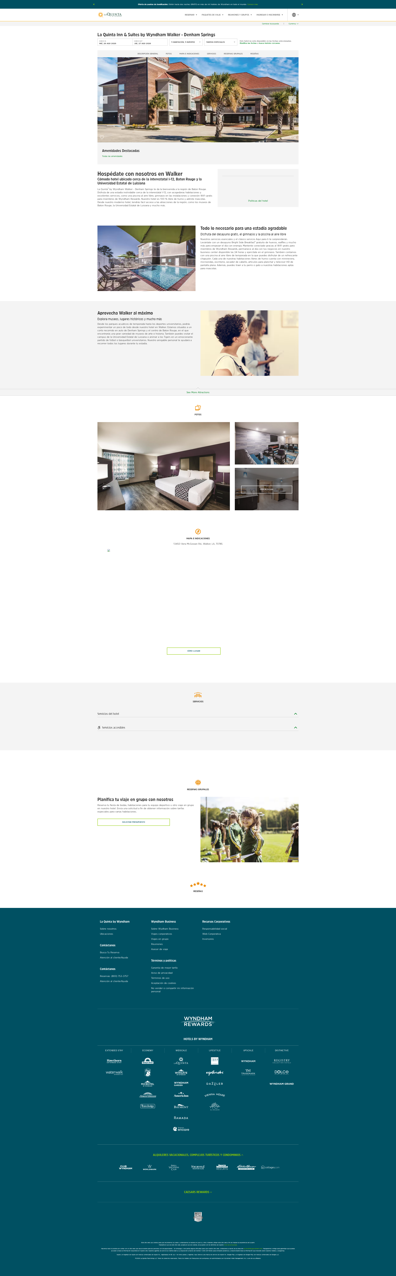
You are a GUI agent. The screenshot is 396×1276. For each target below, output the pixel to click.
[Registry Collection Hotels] (282, 1062)
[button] (94, 4)
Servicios (211, 54)
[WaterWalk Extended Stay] (114, 1073)
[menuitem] (191, 15)
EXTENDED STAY (114, 1050)
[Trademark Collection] (248, 1073)
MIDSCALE (181, 1050)
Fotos (169, 54)
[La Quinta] (181, 1062)
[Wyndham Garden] (181, 1084)
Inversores (208, 939)
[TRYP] (215, 1062)
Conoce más (252, 4)
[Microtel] (148, 1084)
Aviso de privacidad (161, 973)
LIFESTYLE (215, 1050)
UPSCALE (248, 1050)
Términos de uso (160, 978)
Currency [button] (292, 24)
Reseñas (254, 54)
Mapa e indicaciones (189, 54)
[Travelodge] (148, 1107)
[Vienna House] (215, 1095)
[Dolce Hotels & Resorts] (282, 1073)
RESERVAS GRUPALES (233, 54)
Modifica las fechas (248, 43)
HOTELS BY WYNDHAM (198, 1039)
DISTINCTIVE (282, 1050)
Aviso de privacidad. (230, 1245)
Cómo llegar (193, 651)
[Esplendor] (215, 1073)
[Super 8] (148, 1073)
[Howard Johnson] (148, 1095)
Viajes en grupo (159, 939)
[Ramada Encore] (181, 1129)
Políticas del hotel (258, 201)
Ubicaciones (106, 934)
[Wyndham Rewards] (198, 1021)
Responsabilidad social (214, 929)
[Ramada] (181, 1118)
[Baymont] (181, 1107)
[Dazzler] (215, 1084)
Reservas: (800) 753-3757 (114, 976)
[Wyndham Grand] (282, 1084)
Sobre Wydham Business (165, 929)
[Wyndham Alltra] (215, 1107)
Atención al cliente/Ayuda (114, 957)
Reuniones (157, 944)
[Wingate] (181, 1073)
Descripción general (148, 54)
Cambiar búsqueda (270, 24)
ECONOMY (147, 1050)
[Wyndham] (248, 1062)
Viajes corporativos (161, 934)
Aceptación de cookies (163, 983)
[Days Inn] (148, 1062)
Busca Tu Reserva (109, 952)
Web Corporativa (211, 934)
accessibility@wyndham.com (253, 1248)
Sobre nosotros (108, 929)
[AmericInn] (181, 1095)
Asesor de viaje (159, 949)
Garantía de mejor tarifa (164, 968)
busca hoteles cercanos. (269, 43)
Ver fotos (266, 489)
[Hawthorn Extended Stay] (114, 1062)
